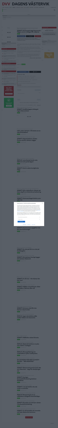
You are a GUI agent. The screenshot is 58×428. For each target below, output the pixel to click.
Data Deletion (24, 224)
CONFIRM (21, 221)
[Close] (42, 203)
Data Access (29, 224)
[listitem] (29, 217)
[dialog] (29, 214)
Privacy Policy (33, 224)
